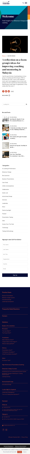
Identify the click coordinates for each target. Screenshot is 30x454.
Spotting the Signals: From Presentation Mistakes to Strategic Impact (17, 120)
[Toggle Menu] (26, 3)
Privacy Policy (25, 437)
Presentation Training (7, 217)
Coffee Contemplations (8, 186)
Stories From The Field (8, 224)
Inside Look (5, 193)
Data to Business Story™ (8, 339)
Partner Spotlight (6, 210)
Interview (4, 200)
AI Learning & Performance (9, 168)
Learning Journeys (6, 376)
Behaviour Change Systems (8, 297)
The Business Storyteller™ (8, 352)
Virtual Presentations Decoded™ (9, 354)
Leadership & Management (8, 392)
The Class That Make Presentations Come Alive (17, 155)
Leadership (5, 203)
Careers (4, 316)
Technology (5, 227)
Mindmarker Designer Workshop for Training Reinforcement (12, 374)
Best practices (5, 175)
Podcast (4, 213)
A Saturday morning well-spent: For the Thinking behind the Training (18, 129)
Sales (3, 220)
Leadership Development (8, 301)
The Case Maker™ (6, 331)
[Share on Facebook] (3, 91)
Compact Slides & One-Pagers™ (9, 341)
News (4, 56)
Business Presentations (8, 179)
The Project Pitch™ (6, 333)
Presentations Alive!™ (7, 350)
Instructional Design (7, 196)
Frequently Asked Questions (11, 309)
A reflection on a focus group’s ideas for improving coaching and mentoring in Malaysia (14, 66)
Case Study (5, 182)
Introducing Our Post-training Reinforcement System (14, 371)
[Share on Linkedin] (9, 91)
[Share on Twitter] (6, 91)
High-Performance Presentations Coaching (13, 364)
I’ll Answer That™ (6, 360)
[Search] (26, 104)
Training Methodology (7, 231)
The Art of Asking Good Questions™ (10, 394)
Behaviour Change (6, 172)
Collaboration (5, 189)
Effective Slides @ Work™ (8, 343)
